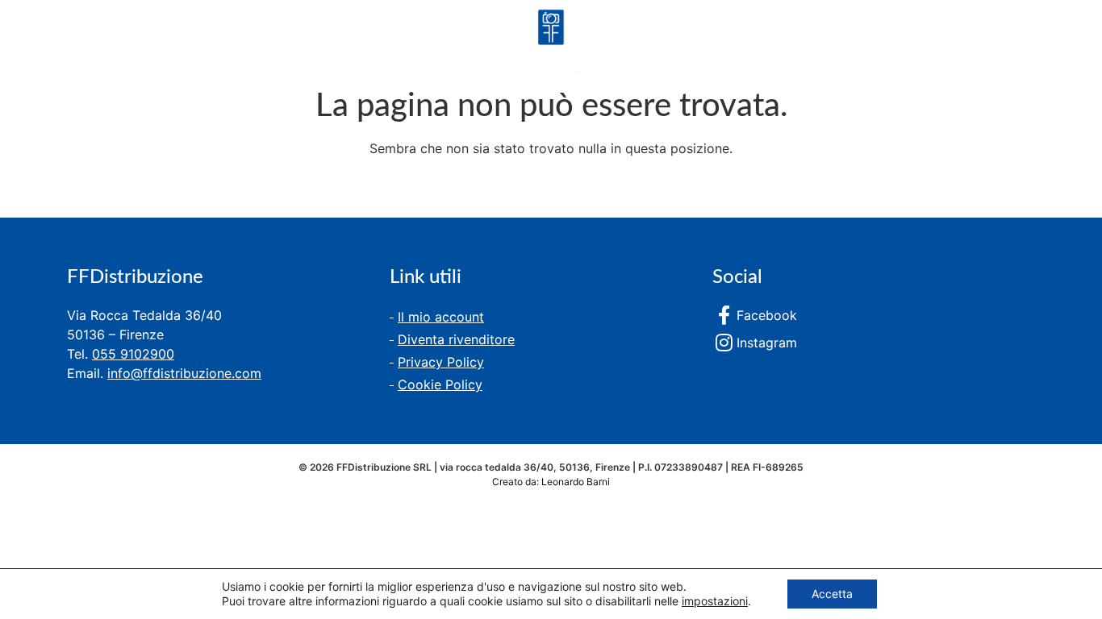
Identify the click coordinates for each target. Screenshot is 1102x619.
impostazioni (715, 601)
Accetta (832, 593)
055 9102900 (133, 354)
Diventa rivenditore (456, 339)
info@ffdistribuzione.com (184, 373)
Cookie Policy (440, 384)
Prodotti (48, 43)
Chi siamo (150, 43)
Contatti (252, 43)
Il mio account (441, 317)
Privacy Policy (441, 362)
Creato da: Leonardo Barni (551, 482)
